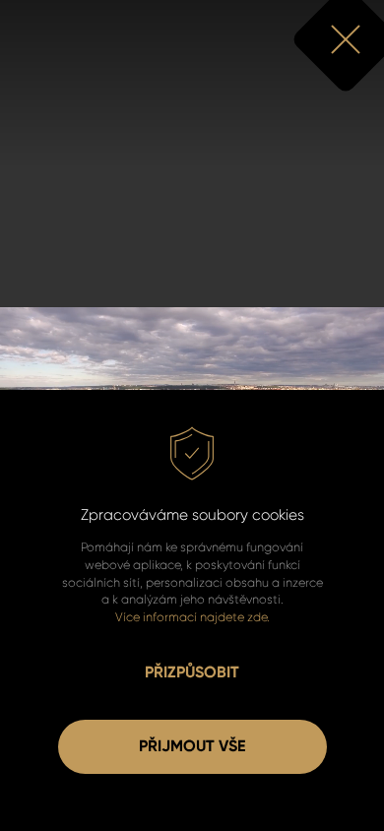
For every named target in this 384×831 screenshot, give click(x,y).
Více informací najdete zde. (192, 616)
